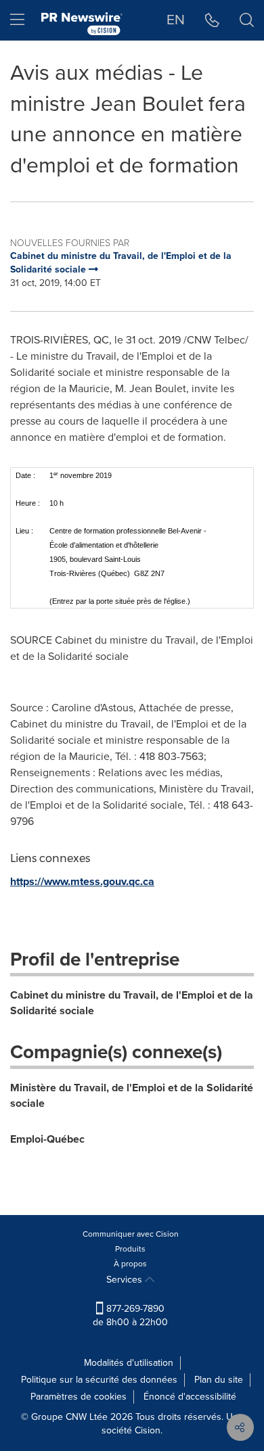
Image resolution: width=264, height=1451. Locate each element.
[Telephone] (212, 20)
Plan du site (218, 1380)
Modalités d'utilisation (128, 1363)
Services (125, 1279)
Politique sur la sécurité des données (99, 1380)
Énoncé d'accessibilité (190, 1396)
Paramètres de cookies (78, 1396)
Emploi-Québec (47, 1139)
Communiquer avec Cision (131, 1234)
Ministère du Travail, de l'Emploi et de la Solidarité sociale (131, 1095)
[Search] (246, 20)
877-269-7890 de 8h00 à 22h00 (130, 1315)
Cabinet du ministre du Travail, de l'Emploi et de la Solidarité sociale (131, 1002)
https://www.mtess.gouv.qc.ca (82, 881)
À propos (130, 1264)
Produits (130, 1249)
